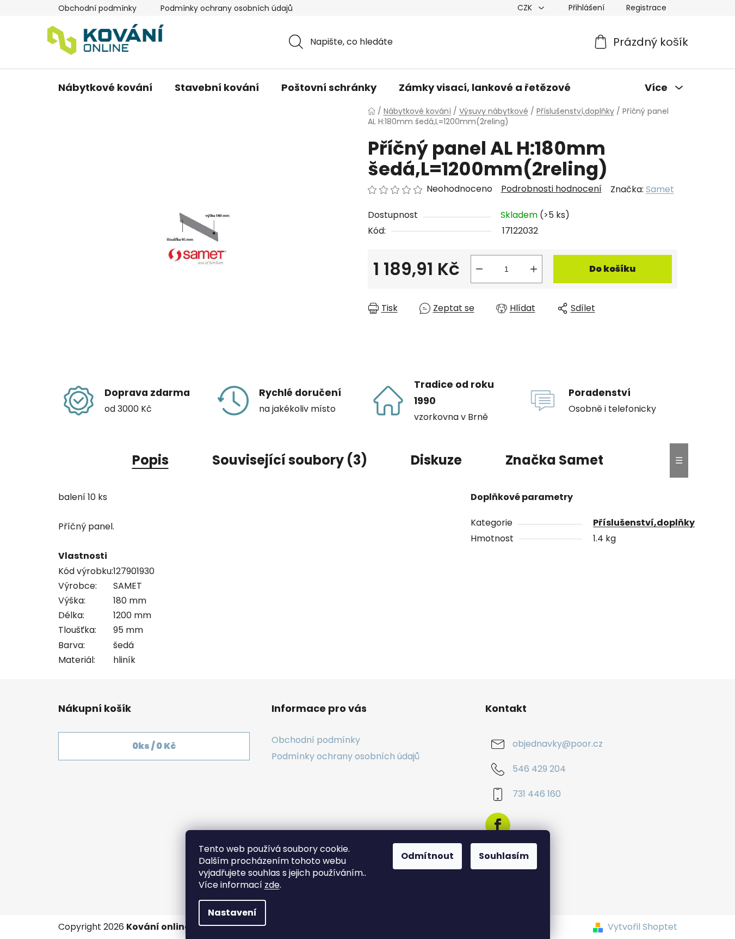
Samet (660, 189)
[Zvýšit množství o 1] (534, 269)
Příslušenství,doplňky (644, 522)
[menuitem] (105, 87)
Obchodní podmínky (97, 8)
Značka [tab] (554, 460)
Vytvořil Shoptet (642, 927)
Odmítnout (427, 856)
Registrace (646, 7)
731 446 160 (536, 794)
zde (272, 885)
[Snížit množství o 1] (479, 269)
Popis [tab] (150, 460)
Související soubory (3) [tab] (289, 460)
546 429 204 (539, 769)
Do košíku (612, 269)
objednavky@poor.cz (557, 743)
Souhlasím (504, 856)
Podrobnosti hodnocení (551, 189)
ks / (154, 746)
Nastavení (232, 912)
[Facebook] (497, 825)
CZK (525, 7)
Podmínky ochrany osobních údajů (226, 8)
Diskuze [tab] (436, 460)
